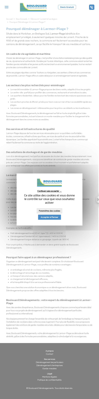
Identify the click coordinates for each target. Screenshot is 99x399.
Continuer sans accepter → (49, 191)
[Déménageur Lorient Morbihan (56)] (49, 186)
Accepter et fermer (49, 217)
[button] (91, 7)
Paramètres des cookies (49, 210)
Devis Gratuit (67, 7)
